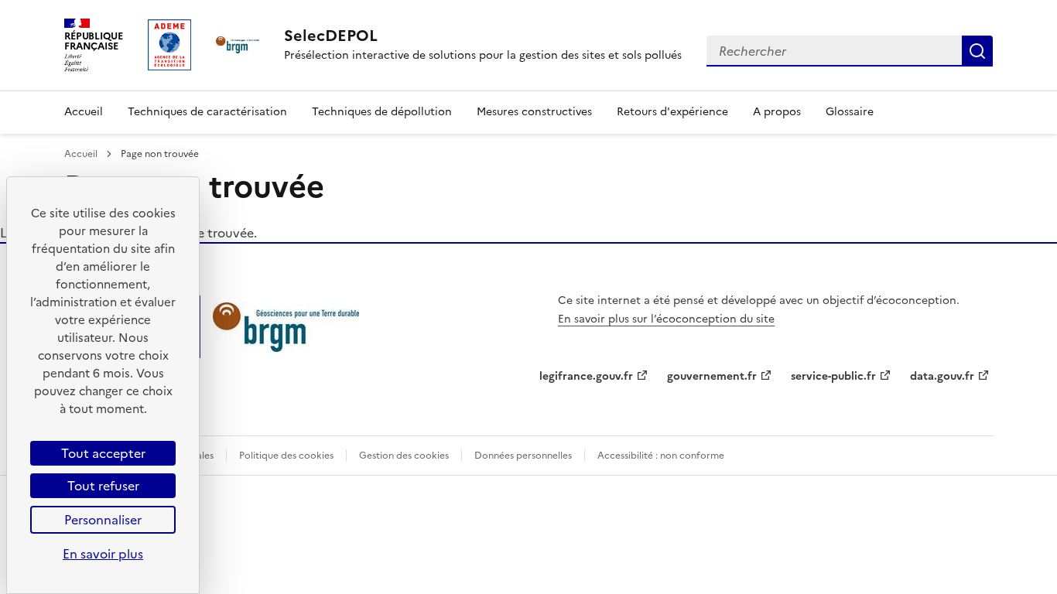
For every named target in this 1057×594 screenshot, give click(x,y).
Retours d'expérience (672, 112)
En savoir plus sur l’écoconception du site (666, 319)
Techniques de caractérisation (207, 112)
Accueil (83, 112)
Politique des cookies (286, 456)
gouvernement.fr (712, 376)
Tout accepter (103, 453)
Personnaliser (103, 519)
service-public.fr (833, 376)
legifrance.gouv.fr (586, 376)
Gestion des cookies (404, 456)
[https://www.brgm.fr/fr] (286, 347)
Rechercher (977, 51)
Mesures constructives (534, 112)
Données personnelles (523, 456)
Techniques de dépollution (382, 112)
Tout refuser (103, 485)
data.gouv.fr (942, 376)
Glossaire (850, 112)
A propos (777, 112)
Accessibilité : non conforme (660, 456)
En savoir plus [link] (103, 553)
